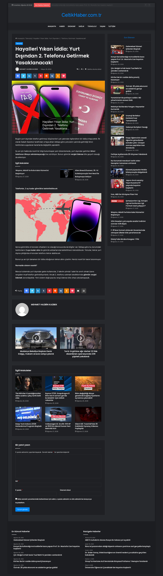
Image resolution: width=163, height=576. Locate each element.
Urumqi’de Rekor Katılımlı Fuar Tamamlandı (133, 118)
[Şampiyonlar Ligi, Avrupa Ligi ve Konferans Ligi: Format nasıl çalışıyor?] (117, 201)
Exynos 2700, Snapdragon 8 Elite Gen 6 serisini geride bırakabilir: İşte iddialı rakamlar (57, 396)
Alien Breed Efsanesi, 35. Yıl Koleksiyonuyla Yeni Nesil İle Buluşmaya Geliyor (87, 173)
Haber (62, 26)
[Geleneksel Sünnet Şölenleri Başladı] (117, 49)
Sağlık (81, 26)
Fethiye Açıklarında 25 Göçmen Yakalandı (129, 154)
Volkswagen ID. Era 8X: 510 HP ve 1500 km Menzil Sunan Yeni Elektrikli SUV (58, 426)
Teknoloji (92, 26)
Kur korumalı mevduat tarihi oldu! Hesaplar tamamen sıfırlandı (125, 162)
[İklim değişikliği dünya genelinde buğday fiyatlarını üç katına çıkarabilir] (88, 383)
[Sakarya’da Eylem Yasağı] (117, 130)
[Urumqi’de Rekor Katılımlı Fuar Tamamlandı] (117, 118)
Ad (17, 481)
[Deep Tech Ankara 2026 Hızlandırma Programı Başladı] (28, 414)
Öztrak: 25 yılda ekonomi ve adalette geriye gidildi (136, 88)
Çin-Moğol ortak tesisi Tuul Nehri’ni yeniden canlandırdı (72, 5)
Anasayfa (52, 26)
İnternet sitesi (65, 490)
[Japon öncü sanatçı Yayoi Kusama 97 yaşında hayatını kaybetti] (117, 183)
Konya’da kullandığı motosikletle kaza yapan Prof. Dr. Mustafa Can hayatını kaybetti (127, 59)
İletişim (112, 26)
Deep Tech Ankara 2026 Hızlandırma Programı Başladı (28, 425)
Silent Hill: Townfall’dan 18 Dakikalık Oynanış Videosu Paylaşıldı (86, 426)
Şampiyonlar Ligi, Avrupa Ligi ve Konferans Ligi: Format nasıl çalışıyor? (136, 203)
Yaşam (102, 26)
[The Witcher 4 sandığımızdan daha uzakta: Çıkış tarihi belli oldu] (28, 383)
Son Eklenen (129, 37)
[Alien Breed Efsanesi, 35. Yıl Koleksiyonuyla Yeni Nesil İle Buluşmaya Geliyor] (66, 173)
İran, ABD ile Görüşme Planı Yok (124, 194)
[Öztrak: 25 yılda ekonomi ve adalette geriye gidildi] (117, 89)
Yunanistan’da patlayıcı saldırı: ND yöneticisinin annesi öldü (126, 98)
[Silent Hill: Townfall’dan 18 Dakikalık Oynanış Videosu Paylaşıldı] (88, 414)
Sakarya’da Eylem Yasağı (136, 127)
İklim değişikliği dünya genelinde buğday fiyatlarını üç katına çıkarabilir (87, 395)
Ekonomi (71, 26)
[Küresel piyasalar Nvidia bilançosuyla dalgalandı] (117, 172)
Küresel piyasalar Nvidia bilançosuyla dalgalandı (136, 170)
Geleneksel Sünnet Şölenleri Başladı (134, 47)
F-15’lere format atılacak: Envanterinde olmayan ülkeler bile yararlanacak (128, 231)
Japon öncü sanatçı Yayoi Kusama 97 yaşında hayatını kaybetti (134, 184)
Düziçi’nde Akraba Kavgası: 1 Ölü (125, 239)
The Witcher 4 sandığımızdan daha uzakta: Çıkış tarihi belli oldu (28, 395)
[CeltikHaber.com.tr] (81, 15)
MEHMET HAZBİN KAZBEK (29, 69)
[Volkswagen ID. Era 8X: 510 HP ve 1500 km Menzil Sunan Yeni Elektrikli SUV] (58, 414)
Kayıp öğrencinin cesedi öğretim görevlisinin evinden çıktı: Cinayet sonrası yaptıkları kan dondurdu (136, 143)
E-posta (19, 490)
